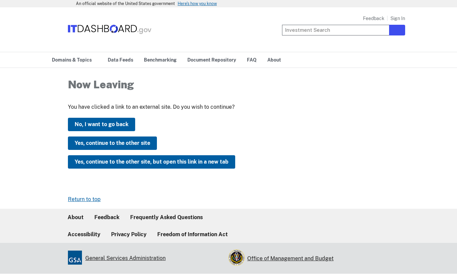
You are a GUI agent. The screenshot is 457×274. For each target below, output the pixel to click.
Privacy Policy (129, 234)
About (76, 217)
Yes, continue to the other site (112, 143)
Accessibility (84, 234)
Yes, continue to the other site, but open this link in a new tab (152, 162)
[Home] (110, 34)
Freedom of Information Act (192, 234)
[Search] (397, 30)
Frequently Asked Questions (166, 217)
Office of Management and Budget (290, 258)
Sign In (397, 18)
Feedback (373, 18)
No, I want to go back (101, 124)
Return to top (84, 199)
